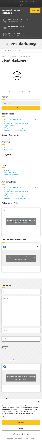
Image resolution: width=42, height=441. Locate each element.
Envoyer (4, 348)
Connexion (7, 170)
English (21, 5)
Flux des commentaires (11, 175)
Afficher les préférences (21, 434)
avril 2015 (6, 147)
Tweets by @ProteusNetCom (21, 221)
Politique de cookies (12, 438)
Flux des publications (10, 172)
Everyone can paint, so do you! (13, 126)
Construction (7, 160)
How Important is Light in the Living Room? (16, 123)
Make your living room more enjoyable (15, 128)
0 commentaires (25, 57)
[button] (39, 402)
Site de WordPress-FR (10, 177)
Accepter (21, 423)
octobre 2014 (8, 149)
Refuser (21, 428)
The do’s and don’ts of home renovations (16, 130)
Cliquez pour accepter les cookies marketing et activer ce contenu (21, 221)
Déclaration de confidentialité (26, 438)
